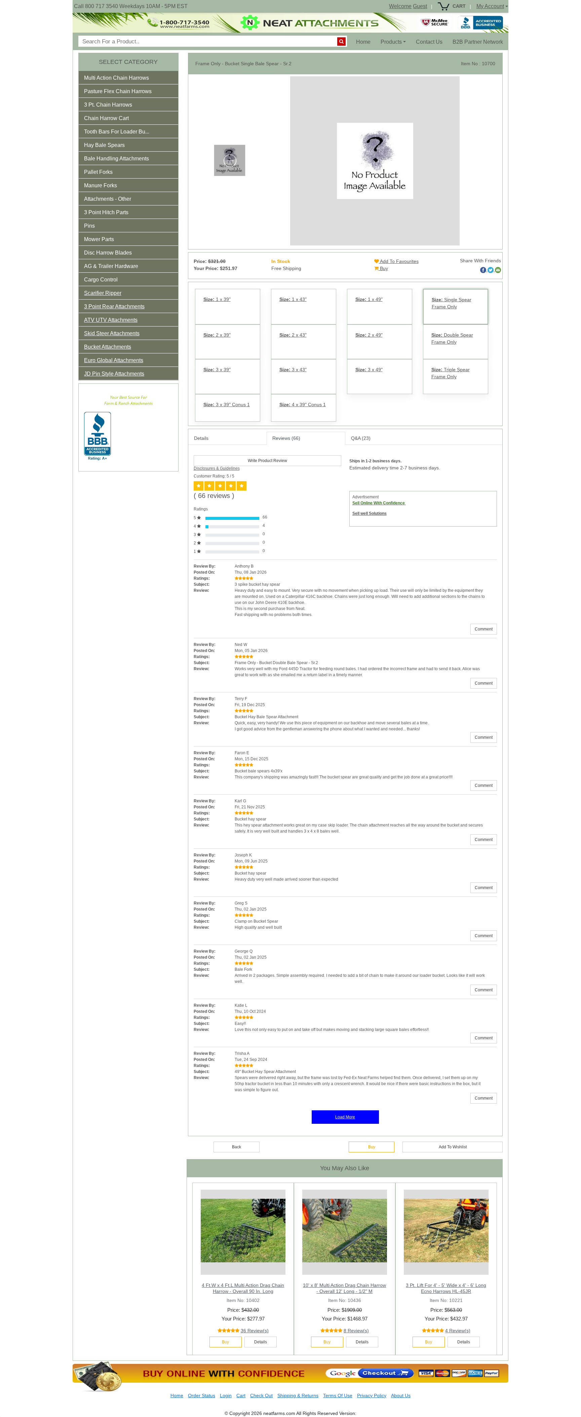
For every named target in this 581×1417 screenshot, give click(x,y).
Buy (383, 268)
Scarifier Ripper (102, 293)
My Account (490, 6)
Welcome (400, 6)
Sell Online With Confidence (379, 503)
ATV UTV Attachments (111, 320)
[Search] (341, 41)
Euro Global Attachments (113, 360)
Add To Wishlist (453, 1147)
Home (366, 42)
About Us (401, 1395)
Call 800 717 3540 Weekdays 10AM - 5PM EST (131, 6)
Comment (484, 629)
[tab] (128, 77)
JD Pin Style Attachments (114, 374)
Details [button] (260, 1342)
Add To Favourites (399, 261)
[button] (121, 79)
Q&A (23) (361, 438)
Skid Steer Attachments (112, 333)
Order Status (201, 1395)
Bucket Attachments (107, 347)
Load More (345, 1117)
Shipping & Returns (297, 1395)
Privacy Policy (371, 1395)
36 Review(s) (255, 1330)
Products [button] (391, 42)
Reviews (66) (286, 438)
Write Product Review (267, 460)
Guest (420, 6)
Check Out (261, 1395)
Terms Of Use (337, 1395)
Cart (240, 1395)
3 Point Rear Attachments (114, 306)
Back (236, 1147)
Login (226, 1395)
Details (201, 438)
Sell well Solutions (369, 513)
